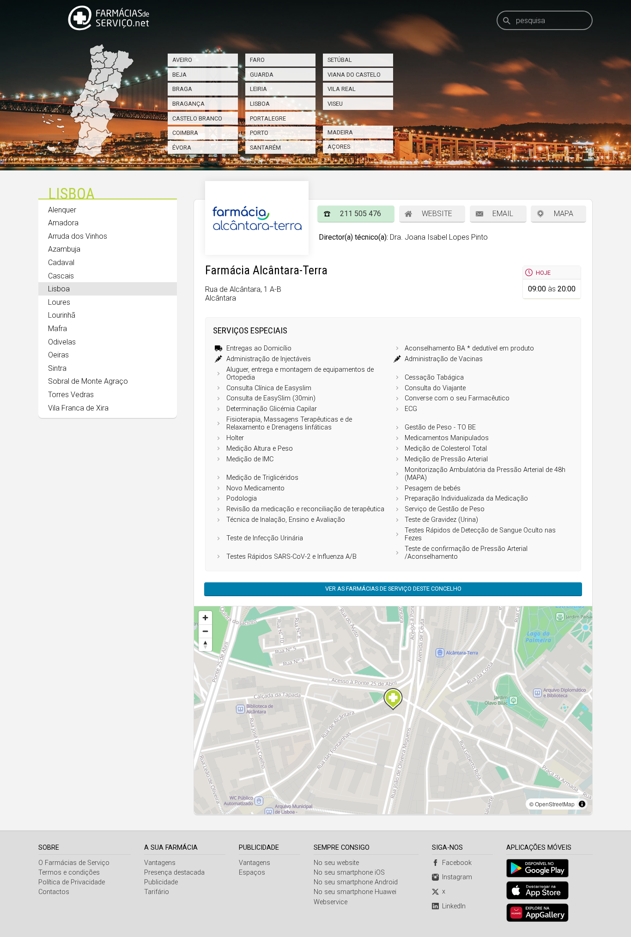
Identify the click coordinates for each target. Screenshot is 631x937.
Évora (181, 147)
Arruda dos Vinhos (77, 236)
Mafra (57, 328)
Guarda (261, 74)
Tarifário (156, 892)
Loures (59, 302)
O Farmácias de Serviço (73, 863)
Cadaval (61, 262)
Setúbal (340, 59)
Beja (179, 74)
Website (437, 213)
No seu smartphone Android (356, 882)
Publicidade (161, 882)
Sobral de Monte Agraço (88, 381)
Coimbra (185, 132)
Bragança (188, 103)
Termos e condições (69, 873)
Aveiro (182, 59)
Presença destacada (174, 873)
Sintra (57, 368)
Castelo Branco (197, 118)
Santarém (265, 147)
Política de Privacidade (71, 882)
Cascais (61, 276)
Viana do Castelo (354, 74)
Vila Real (342, 88)
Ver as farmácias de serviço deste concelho (393, 588)
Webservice (330, 902)
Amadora (63, 222)
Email (502, 213)
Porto (259, 132)
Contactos (53, 892)
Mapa (563, 213)
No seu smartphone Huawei (355, 892)
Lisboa (260, 103)
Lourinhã (61, 315)
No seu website (336, 863)
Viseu (335, 103)
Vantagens (160, 863)
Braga (182, 88)
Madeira (340, 132)
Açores (339, 146)
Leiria (258, 88)
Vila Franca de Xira (78, 408)
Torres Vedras (71, 394)
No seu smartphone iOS (349, 873)
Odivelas (62, 342)
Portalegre (268, 118)
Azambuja (64, 249)
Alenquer (62, 210)
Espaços (252, 873)
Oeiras (58, 355)
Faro (257, 59)
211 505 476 (360, 213)
